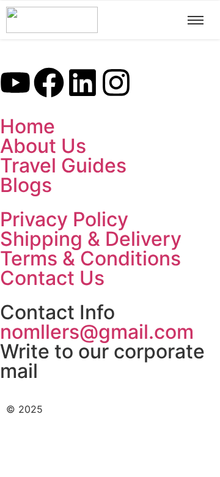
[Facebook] (49, 84)
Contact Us (52, 278)
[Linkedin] (82, 84)
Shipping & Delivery (91, 239)
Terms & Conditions (90, 258)
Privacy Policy (64, 219)
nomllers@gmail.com (97, 332)
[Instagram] (116, 84)
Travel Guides (63, 165)
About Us (43, 146)
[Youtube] (15, 84)
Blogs (26, 185)
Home (27, 126)
